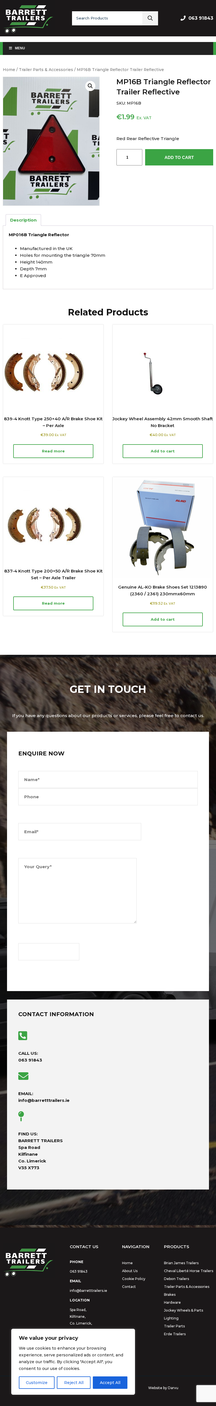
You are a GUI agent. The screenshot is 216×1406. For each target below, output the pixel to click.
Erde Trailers (175, 1334)
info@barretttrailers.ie (88, 1290)
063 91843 (200, 18)
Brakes (170, 1294)
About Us (130, 1271)
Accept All (110, 1382)
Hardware (172, 1302)
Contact (129, 1287)
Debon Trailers (176, 1279)
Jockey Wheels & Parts (183, 1310)
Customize (37, 1382)
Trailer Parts (174, 1326)
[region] (73, 1362)
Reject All (74, 1382)
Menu (20, 48)
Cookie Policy (133, 1279)
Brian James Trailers (181, 1263)
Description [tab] (23, 220)
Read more (53, 451)
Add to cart (179, 157)
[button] (90, 86)
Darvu (173, 1388)
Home (9, 69)
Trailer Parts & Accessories (46, 69)
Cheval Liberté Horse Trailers (188, 1271)
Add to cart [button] (163, 451)
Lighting (171, 1318)
